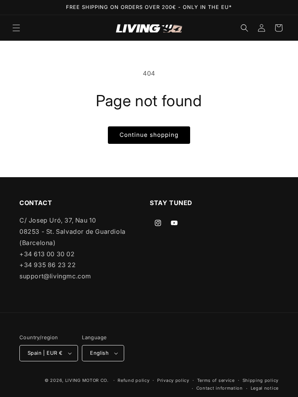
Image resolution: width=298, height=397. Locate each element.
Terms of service (216, 380)
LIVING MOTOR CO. (87, 380)
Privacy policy (173, 380)
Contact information (219, 388)
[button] (16, 27)
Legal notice (265, 388)
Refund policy (133, 380)
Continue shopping (149, 134)
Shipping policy (261, 380)
